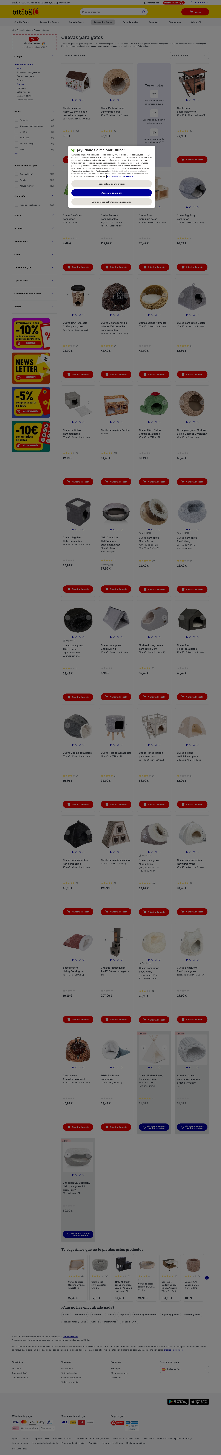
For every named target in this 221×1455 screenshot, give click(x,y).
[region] (111, 177)
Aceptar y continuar (111, 193)
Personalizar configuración (111, 184)
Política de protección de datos (120, 176)
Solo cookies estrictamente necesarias (111, 202)
